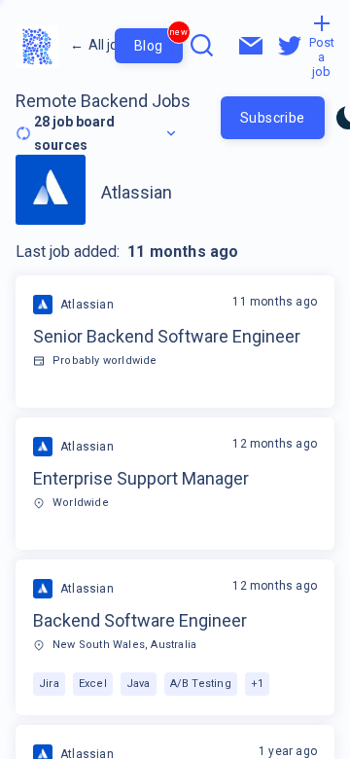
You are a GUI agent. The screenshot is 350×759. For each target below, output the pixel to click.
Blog (158, 41)
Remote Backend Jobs (103, 100)
